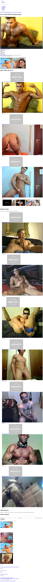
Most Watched (6, 12)
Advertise (1, 577)
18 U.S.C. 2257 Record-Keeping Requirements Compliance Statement (9, 578)
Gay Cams (17, 12)
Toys (5, 570)
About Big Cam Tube (3, 574)
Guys (2, 1)
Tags (4, 570)
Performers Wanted (10, 577)
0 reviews (4, 54)
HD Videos (20, 12)
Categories (3, 8)
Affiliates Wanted (5, 577)
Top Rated (3, 7)
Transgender (3, 2)
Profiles (3, 9)
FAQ (7, 574)
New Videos (3, 6)
